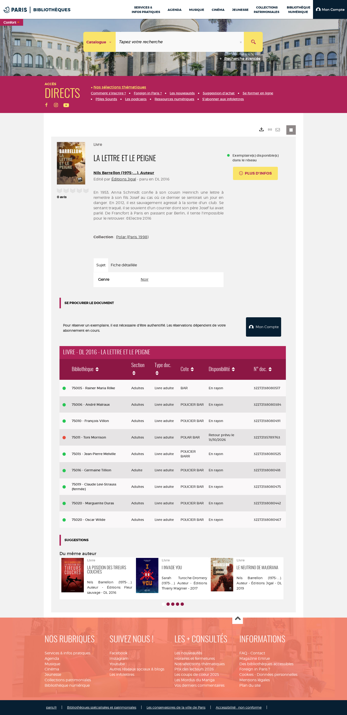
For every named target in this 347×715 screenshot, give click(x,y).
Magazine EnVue (254, 658)
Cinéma (52, 669)
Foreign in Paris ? (254, 669)
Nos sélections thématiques (199, 664)
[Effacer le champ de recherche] (241, 42)
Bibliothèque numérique (67, 685)
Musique (52, 664)
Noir (144, 279)
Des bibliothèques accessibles (266, 664)
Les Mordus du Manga (194, 680)
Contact (257, 653)
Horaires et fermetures (194, 658)
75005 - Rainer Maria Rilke (93, 388)
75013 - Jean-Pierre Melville (94, 454)
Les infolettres (122, 674)
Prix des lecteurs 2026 (194, 669)
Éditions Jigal (123, 179)
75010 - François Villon (90, 421)
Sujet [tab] (101, 265)
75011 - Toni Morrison (89, 437)
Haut (237, 619)
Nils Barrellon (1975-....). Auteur (123, 172)
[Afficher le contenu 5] (182, 604)
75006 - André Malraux (91, 404)
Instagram (119, 658)
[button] (330, 9)
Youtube (117, 664)
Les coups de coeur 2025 (196, 674)
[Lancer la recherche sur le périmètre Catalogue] (253, 42)
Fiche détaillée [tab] (124, 265)
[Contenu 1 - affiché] (163, 604)
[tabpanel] (158, 279)
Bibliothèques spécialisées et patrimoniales (101, 707)
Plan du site (250, 685)
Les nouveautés (188, 653)
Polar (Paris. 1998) (132, 237)
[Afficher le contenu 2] (168, 604)
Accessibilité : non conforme (239, 707)
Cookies (246, 674)
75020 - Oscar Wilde (88, 520)
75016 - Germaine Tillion (91, 470)
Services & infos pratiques (67, 653)
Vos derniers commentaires (199, 685)
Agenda (52, 658)
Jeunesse (53, 674)
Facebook (118, 653)
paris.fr (51, 707)
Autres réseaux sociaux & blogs (137, 669)
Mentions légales (254, 680)
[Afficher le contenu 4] (177, 604)
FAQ (243, 653)
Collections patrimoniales (68, 680)
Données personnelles (277, 674)
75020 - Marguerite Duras (93, 503)
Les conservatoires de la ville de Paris (176, 707)
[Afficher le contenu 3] (172, 604)
